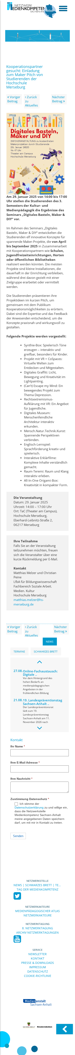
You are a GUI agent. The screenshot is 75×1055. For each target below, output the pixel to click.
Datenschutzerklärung (29, 807)
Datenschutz (37, 971)
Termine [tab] (19, 651)
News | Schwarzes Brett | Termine (37, 885)
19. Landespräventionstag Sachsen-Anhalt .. (42, 702)
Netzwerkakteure (37, 907)
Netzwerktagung (38, 924)
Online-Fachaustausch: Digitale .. (40, 673)
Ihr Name (17, 746)
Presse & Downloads (37, 963)
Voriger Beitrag (13, 99)
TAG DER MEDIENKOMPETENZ (37, 889)
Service (37, 950)
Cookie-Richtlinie (37, 976)
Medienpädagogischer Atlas (37, 911)
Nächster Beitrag (58, 99)
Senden (18, 836)
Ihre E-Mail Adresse (25, 762)
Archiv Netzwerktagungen (37, 932)
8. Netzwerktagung (37, 928)
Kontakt (37, 958)
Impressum (37, 967)
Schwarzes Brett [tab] (46, 651)
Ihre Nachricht (21, 778)
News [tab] (49, 641)
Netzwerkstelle (37, 881)
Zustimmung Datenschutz (29, 799)
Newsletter (37, 954)
